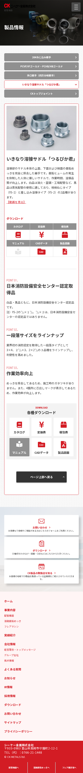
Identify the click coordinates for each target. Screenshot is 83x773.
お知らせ (10, 678)
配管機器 (8, 10)
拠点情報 (9, 660)
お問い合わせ (12, 714)
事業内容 (10, 610)
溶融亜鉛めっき (12, 621)
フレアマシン (11, 626)
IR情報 (8, 687)
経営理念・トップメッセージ (20, 649)
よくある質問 (12, 669)
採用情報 (10, 696)
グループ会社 (11, 655)
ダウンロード (12, 705)
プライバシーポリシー (18, 731)
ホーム (8, 601)
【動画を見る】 (16, 202)
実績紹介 (10, 635)
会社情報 (10, 644)
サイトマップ (12, 722)
